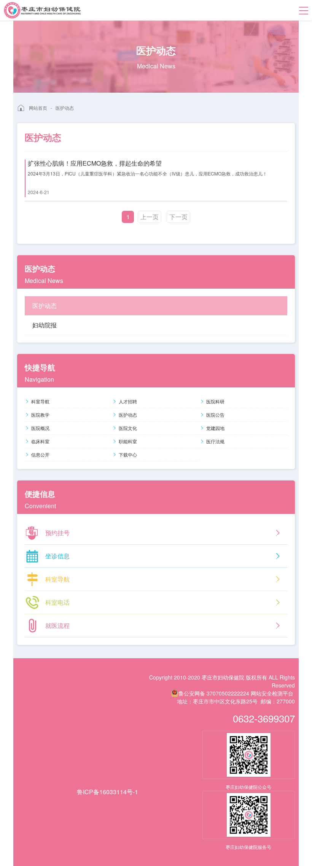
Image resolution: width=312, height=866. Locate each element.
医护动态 (65, 107)
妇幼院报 (44, 325)
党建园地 (215, 428)
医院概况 (40, 428)
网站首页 (38, 107)
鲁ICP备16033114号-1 (107, 791)
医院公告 (215, 414)
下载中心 (128, 454)
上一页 (149, 216)
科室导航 (40, 401)
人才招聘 (128, 401)
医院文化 (128, 428)
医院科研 (215, 401)
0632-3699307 (264, 718)
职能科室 (128, 441)
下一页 (178, 216)
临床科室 (40, 441)
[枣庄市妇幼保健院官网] (42, 10)
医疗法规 (215, 441)
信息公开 (40, 454)
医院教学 (40, 414)
